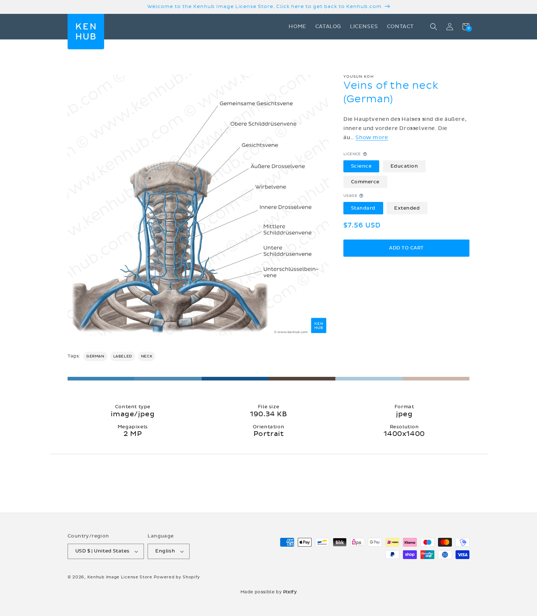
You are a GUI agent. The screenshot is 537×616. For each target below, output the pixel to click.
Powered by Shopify (177, 577)
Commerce (365, 181)
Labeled (122, 356)
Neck (146, 356)
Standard (363, 208)
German (95, 356)
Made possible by (268, 591)
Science (361, 166)
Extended (407, 208)
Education (404, 166)
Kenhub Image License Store (119, 577)
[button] (434, 27)
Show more (371, 137)
